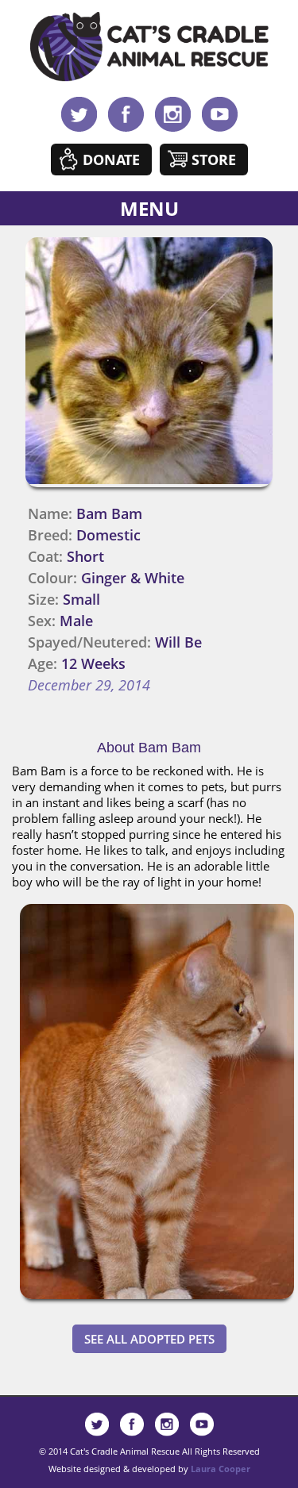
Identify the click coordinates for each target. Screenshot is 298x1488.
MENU (149, 208)
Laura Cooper (220, 1469)
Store (214, 159)
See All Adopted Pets (149, 1339)
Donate (111, 159)
